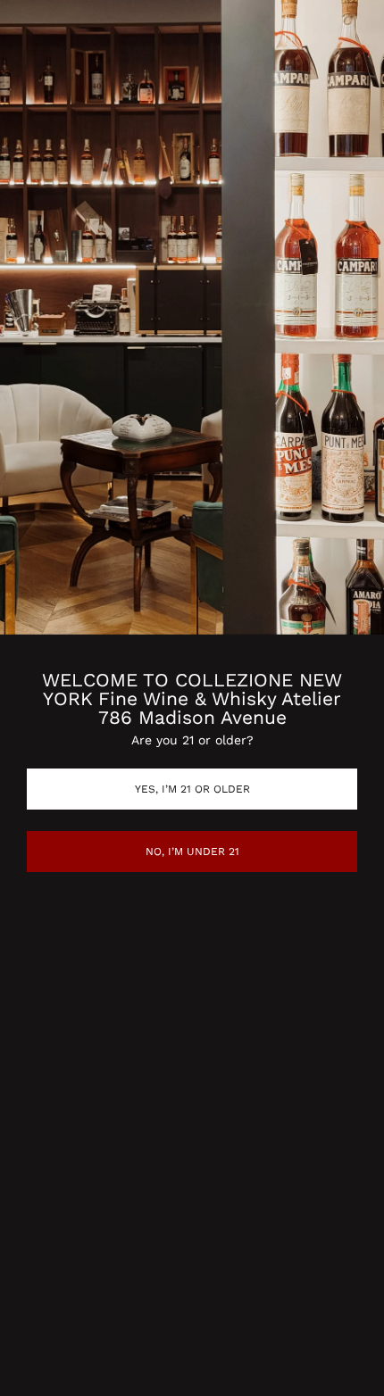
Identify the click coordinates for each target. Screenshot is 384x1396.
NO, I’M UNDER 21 (192, 851)
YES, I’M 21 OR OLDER (192, 789)
